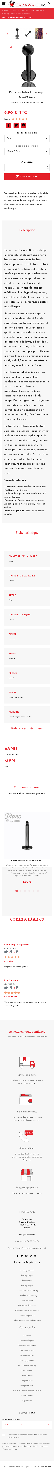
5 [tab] (33, 891)
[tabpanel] (27, 848)
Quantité (27, 162)
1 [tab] (16, 891)
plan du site (46, 1467)
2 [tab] (20, 891)
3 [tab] (24, 891)
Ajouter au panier (27, 176)
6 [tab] (37, 891)
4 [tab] (29, 891)
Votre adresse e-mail (11, 1420)
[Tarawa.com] (27, 3)
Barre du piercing (27, 146)
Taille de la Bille (27, 133)
